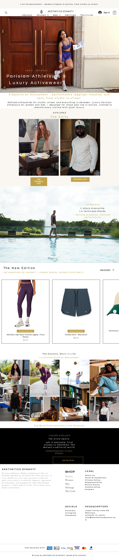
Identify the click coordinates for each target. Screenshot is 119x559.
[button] (79, 257)
